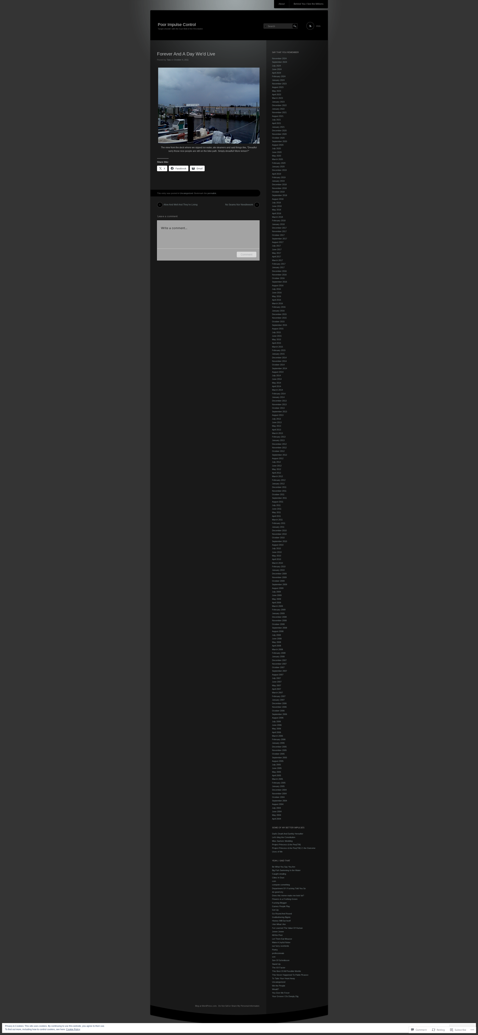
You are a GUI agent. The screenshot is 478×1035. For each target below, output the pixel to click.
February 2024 (278, 76)
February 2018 (278, 220)
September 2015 (279, 325)
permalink (211, 193)
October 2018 (278, 192)
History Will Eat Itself (281, 921)
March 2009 (277, 606)
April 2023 (276, 94)
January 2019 (278, 181)
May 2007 (276, 685)
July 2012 (276, 462)
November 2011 (279, 491)
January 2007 (278, 700)
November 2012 (279, 447)
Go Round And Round (282, 914)
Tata (169, 60)
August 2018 (277, 199)
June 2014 (277, 379)
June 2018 (277, 206)
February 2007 (278, 696)
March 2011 (277, 520)
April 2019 (276, 174)
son (273, 957)
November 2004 (279, 793)
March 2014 (277, 390)
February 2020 (278, 163)
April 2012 (276, 473)
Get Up (275, 910)
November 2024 (279, 58)
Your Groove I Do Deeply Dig (285, 996)
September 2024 (279, 62)
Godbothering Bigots (281, 917)
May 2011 (276, 512)
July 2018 (276, 202)
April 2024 (276, 73)
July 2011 (276, 505)
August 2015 (277, 329)
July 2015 (276, 332)
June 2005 (277, 768)
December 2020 (279, 130)
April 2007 (276, 689)
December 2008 (279, 617)
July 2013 (276, 419)
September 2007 (279, 671)
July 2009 (276, 592)
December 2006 (279, 703)
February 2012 (278, 480)
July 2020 (276, 148)
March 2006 (277, 736)
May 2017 (276, 253)
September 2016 (279, 282)
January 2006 (278, 743)
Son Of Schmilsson (280, 960)
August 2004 (277, 804)
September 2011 (279, 498)
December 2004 (279, 790)
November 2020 (279, 134)
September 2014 (279, 368)
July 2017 (276, 246)
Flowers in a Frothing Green (284, 899)
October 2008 (278, 624)
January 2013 (278, 440)
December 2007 (279, 660)
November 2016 (279, 275)
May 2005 (276, 772)
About (282, 4)
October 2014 (278, 365)
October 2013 (278, 408)
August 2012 (277, 458)
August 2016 (277, 285)
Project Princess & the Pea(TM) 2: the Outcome (293, 848)
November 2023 (279, 84)
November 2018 (279, 188)
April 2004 (276, 819)
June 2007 (277, 682)
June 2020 (277, 152)
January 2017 (278, 267)
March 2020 (277, 159)
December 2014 (279, 357)
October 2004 (278, 797)
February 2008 (278, 653)
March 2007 (277, 692)
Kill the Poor (277, 935)
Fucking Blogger (279, 903)
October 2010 (278, 537)
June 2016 (277, 292)
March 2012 (277, 476)
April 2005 (276, 775)
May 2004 (276, 815)
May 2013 (276, 426)
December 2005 (279, 747)
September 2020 (279, 141)
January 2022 (278, 109)
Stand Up (276, 964)
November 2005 (279, 750)
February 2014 (278, 393)
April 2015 (276, 343)
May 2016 (276, 296)
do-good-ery (277, 892)
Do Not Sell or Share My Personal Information (238, 1006)
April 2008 (276, 646)
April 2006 (276, 732)
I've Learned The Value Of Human (287, 928)
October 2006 (278, 711)
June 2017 (277, 249)
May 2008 (276, 642)
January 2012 (278, 483)
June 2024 (277, 69)
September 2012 (279, 455)
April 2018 (276, 213)
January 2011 (278, 527)
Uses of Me (277, 852)
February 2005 (278, 783)
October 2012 (278, 451)
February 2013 (278, 437)
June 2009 (277, 595)
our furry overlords (280, 946)
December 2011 (279, 487)
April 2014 (276, 386)
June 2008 (277, 638)
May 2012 (276, 469)
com (274, 881)
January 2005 (278, 786)
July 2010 (276, 548)
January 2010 (278, 570)
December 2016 (279, 271)
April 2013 (276, 430)
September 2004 (279, 801)
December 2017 (279, 228)
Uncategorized (186, 193)
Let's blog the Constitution (283, 837)
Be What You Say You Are (283, 867)
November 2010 (279, 534)
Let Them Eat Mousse (282, 939)
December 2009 (279, 573)
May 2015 (276, 339)
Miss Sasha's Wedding (282, 841)
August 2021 (277, 116)
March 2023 (277, 98)
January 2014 (278, 397)
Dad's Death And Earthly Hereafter (287, 834)
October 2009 (278, 581)
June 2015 (277, 336)
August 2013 (277, 415)
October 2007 (278, 667)
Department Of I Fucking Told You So (289, 888)
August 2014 (277, 372)
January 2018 (278, 224)
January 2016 (278, 311)
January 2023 (278, 102)
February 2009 (278, 610)
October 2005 (278, 754)
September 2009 (279, 584)
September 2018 (279, 195)
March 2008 (277, 649)
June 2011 (276, 509)
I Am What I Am (279, 924)
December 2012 (279, 444)
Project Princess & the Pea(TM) (286, 844)
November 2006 (279, 707)
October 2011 (278, 494)
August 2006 (277, 718)
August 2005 (277, 761)
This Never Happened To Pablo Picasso (290, 975)
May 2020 (276, 156)
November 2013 (279, 404)
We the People (278, 986)
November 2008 (279, 620)
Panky (275, 950)
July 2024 (276, 66)
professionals (278, 953)
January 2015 (278, 354)
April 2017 (276, 256)
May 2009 (276, 599)
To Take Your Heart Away (283, 978)
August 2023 (277, 87)
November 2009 (279, 577)
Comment (246, 254)
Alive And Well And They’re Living (181, 204)
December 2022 (279, 105)
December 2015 (279, 314)
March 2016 (277, 303)
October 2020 (278, 138)
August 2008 (277, 631)
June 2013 (277, 422)
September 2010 (279, 541)
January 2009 (278, 613)
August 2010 (277, 545)
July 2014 (276, 375)
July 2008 (276, 635)
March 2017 (277, 260)
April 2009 (276, 602)
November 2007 (279, 664)
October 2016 (278, 278)
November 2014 (279, 361)
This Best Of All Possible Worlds (286, 971)
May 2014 (276, 383)
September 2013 (279, 411)
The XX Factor (278, 967)
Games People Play (281, 906)
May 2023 (276, 91)
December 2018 (279, 184)
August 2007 (277, 675)
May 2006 (276, 728)
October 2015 (278, 321)
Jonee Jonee (278, 931)
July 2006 (276, 721)
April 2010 (276, 559)
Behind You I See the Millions (308, 4)
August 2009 (277, 588)
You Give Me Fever (281, 993)
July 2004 (276, 808)
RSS (318, 26)
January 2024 (278, 80)
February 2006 (278, 739)
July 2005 (276, 765)
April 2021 (276, 123)
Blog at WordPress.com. (206, 1006)
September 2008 (279, 628)
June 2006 (277, 725)
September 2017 (279, 239)
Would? (275, 989)
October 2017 (278, 235)
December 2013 (279, 401)
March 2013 (277, 433)
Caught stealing (279, 874)
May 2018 (276, 210)
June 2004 (277, 811)
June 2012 (277, 466)
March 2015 (277, 347)
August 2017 (277, 242)
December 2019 (279, 170)
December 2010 (279, 530)
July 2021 (276, 120)
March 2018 (277, 217)
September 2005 (279, 757)
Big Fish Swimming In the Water (286, 870)
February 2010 (278, 566)
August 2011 (277, 502)
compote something (281, 885)
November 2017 (279, 231)
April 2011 (276, 516)
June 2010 (277, 552)
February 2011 (278, 523)
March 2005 (277, 779)
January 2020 (278, 166)
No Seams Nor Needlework (239, 204)
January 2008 (278, 656)
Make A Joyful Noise (281, 942)
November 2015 (279, 318)
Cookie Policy (73, 1029)
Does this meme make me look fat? (288, 895)
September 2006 (279, 714)
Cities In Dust (278, 877)
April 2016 (276, 300)
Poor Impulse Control (177, 24)
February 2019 (278, 177)
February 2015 (278, 350)
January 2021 (278, 127)
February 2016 (278, 307)
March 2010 (277, 563)
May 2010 (276, 556)
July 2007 (276, 678)
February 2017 (278, 264)
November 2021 (279, 112)
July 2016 (276, 289)
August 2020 (277, 145)
